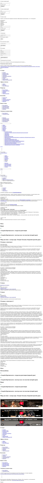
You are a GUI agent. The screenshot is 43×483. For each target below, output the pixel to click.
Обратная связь (5, 436)
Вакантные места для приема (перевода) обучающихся (14, 141)
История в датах (5, 73)
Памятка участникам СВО (7, 79)
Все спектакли (5, 89)
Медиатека (4, 77)
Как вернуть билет (6, 108)
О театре (4, 72)
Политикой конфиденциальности (18, 480)
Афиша (4, 125)
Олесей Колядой (3, 200)
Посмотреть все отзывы (4, 280)
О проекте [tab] (4, 187)
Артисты (4, 98)
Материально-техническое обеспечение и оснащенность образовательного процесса (20, 137)
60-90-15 (3, 152)
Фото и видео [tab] (5, 190)
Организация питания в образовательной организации (14, 143)
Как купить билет (6, 85)
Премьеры (4, 91)
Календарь (4, 84)
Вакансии (4, 101)
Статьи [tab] (4, 188)
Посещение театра (6, 106)
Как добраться (5, 105)
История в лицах (6, 74)
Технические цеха (6, 100)
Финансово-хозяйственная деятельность (12, 140)
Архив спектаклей (6, 93)
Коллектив (6, 158)
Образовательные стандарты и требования (12, 144)
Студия (4, 78)
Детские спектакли (6, 90)
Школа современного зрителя (8, 179)
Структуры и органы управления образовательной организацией (16, 132)
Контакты (4, 109)
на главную (5, 177)
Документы (5, 75)
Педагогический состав (9, 136)
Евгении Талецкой (13, 204)
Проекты (4, 92)
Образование (7, 134)
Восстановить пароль (4, 37)
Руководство (5, 97)
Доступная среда (8, 138)
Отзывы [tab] (4, 189)
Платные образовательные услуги (11, 139)
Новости (4, 128)
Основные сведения (8, 131)
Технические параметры (7, 76)
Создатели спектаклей (6, 99)
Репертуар (4, 126)
